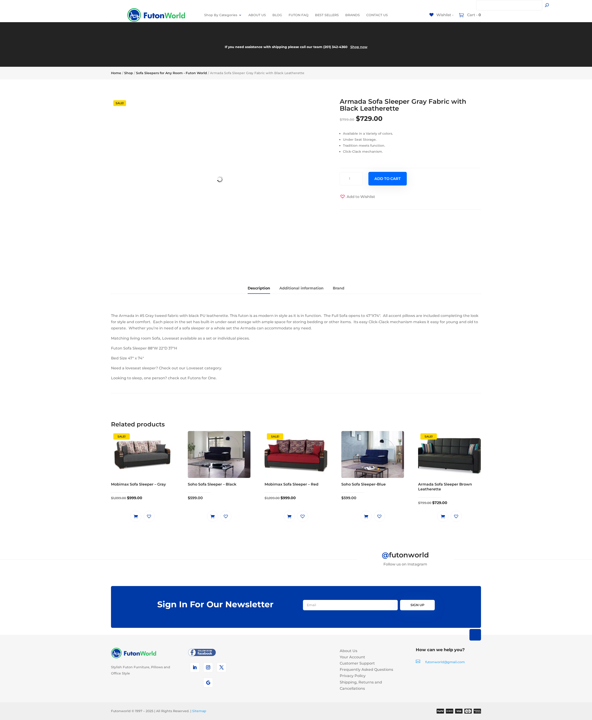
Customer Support (357, 663)
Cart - (473, 15)
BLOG (277, 15)
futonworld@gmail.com (445, 662)
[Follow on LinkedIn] (195, 667)
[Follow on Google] (208, 682)
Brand (338, 288)
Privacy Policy (353, 676)
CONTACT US (377, 15)
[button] (357, 197)
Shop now (358, 47)
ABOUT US (257, 15)
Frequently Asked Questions (366, 669)
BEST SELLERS (327, 15)
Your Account (352, 657)
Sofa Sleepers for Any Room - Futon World (171, 73)
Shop (128, 73)
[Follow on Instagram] (208, 667)
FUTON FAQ (298, 15)
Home (116, 73)
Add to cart (387, 178)
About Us (348, 651)
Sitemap (199, 711)
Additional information (301, 288)
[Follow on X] (221, 667)
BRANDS (352, 15)
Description (259, 288)
